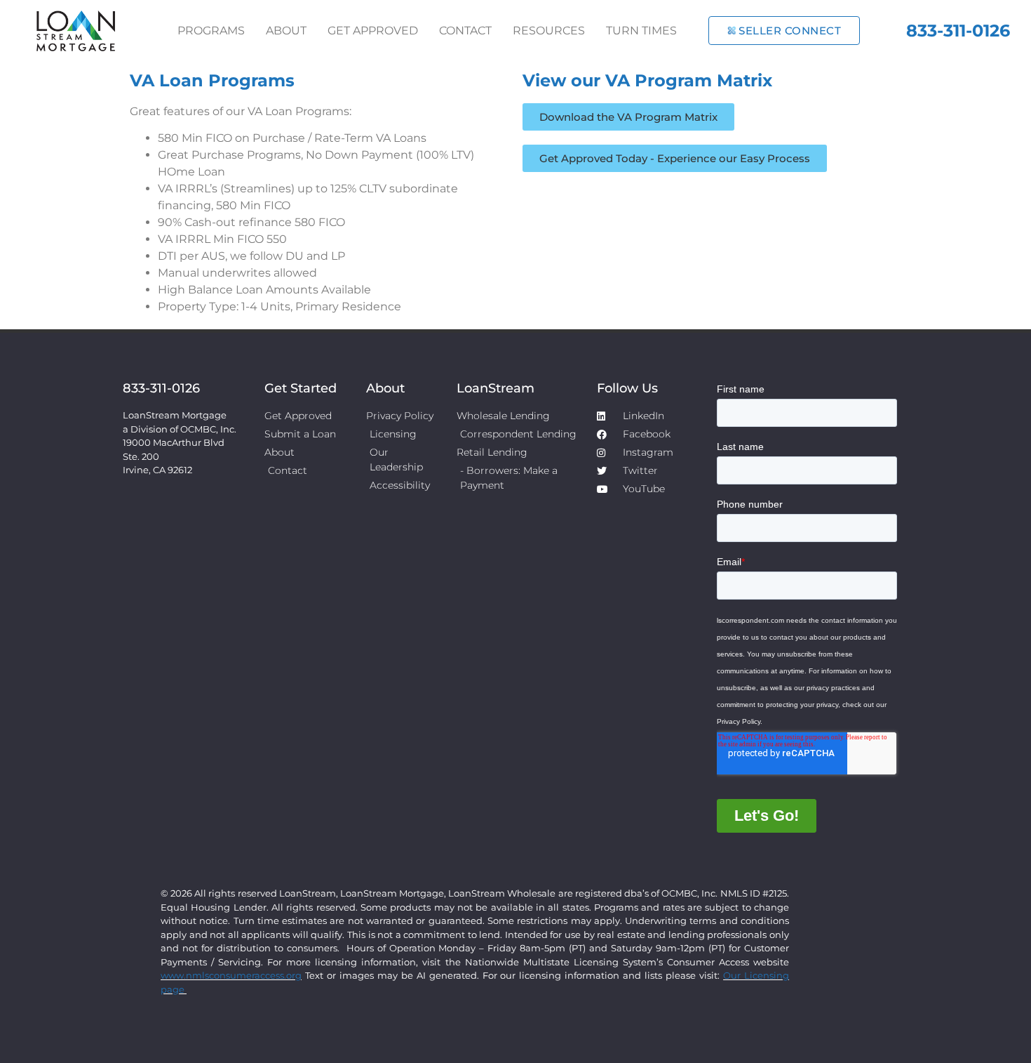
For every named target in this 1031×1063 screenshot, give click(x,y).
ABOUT (286, 30)
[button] (628, 117)
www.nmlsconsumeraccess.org (231, 975)
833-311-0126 (958, 30)
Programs (211, 30)
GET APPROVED (373, 30)
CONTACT (465, 30)
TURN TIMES (641, 30)
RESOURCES (549, 30)
